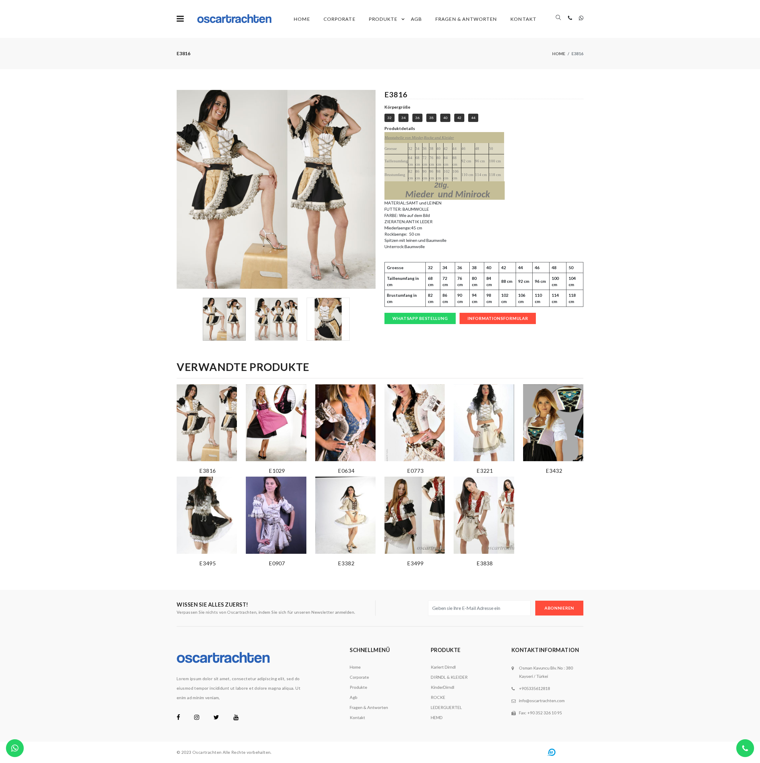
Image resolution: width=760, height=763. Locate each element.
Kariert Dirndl (443, 667)
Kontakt (523, 19)
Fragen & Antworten (466, 19)
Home (302, 19)
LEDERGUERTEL (446, 707)
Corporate (339, 19)
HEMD (437, 717)
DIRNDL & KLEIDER (449, 677)
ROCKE (438, 697)
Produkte (383, 19)
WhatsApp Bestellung (420, 318)
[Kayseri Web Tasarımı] (563, 751)
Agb (416, 19)
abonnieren (559, 607)
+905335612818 (534, 688)
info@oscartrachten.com (542, 700)
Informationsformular (498, 318)
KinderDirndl (442, 687)
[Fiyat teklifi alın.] (15, 748)
